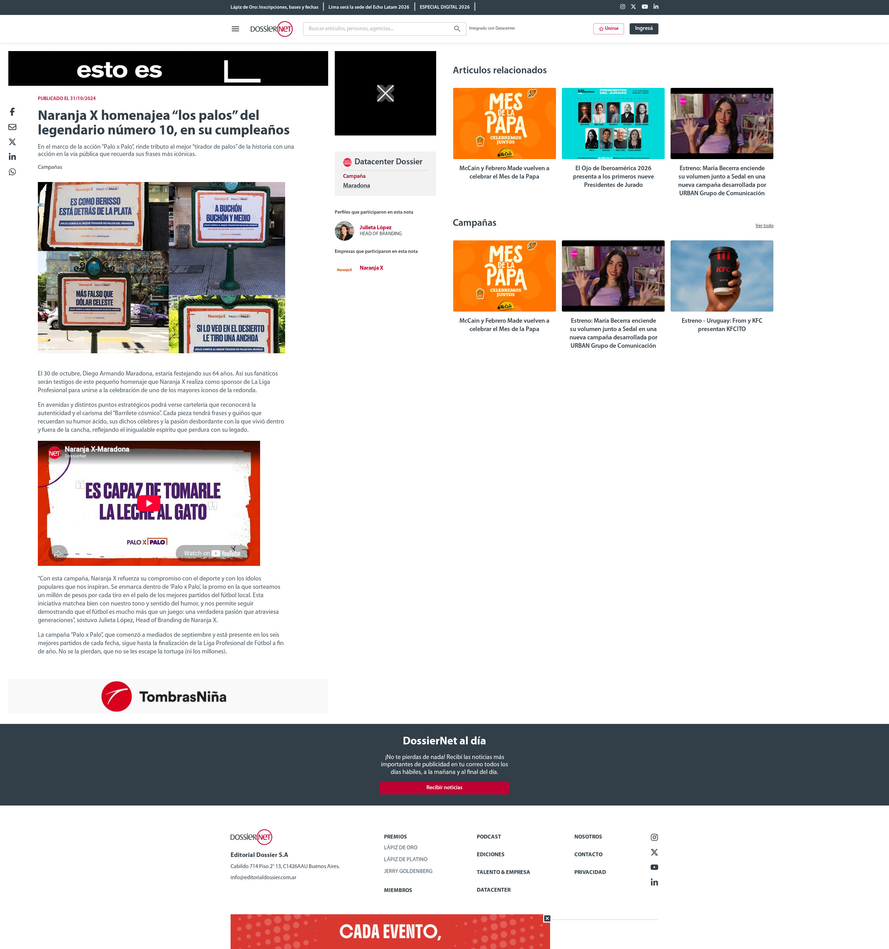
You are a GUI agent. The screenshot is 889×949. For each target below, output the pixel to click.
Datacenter (493, 890)
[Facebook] (622, 7)
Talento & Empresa (503, 872)
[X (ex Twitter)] (633, 7)
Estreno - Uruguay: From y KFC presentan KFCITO (722, 325)
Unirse (611, 28)
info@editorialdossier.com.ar (263, 878)
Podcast (489, 837)
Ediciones (491, 855)
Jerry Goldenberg (408, 871)
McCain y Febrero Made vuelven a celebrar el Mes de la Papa (504, 173)
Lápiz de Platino (405, 860)
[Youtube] (645, 7)
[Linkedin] (656, 7)
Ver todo (765, 226)
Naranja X (371, 268)
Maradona (356, 186)
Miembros (398, 890)
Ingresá (644, 28)
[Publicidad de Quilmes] (168, 84)
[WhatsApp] (12, 172)
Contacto (588, 855)
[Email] (12, 127)
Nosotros (588, 837)
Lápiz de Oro (400, 848)
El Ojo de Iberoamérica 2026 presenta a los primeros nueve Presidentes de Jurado (613, 177)
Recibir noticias (444, 788)
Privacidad (590, 872)
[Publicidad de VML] (385, 134)
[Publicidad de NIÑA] (168, 712)
